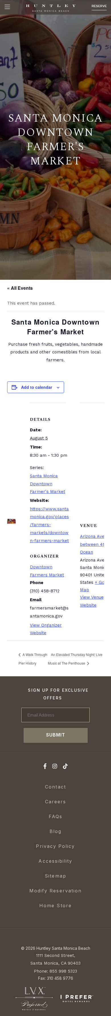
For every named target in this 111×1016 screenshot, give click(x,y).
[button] (7, 7)
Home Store (55, 905)
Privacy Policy (55, 846)
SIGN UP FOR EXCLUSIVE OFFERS (58, 694)
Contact (55, 787)
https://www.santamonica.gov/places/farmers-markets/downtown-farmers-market (49, 524)
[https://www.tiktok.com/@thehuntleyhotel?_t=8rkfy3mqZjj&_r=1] (65, 767)
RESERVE (99, 6)
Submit (55, 735)
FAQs (55, 816)
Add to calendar (36, 387)
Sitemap (55, 876)
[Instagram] (55, 767)
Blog (55, 831)
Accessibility (55, 861)
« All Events (20, 288)
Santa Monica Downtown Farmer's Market (47, 483)
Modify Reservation (55, 891)
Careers (55, 801)
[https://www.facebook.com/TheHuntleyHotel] (45, 767)
